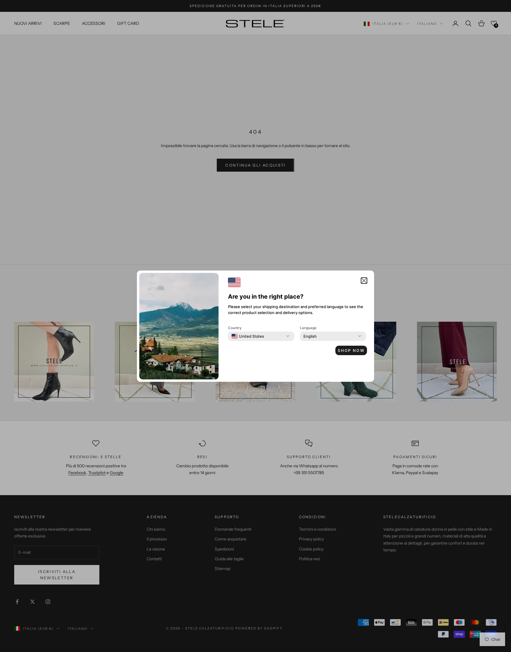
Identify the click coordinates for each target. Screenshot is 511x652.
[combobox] (248, 336)
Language (308, 328)
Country (235, 328)
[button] (364, 281)
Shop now (351, 350)
